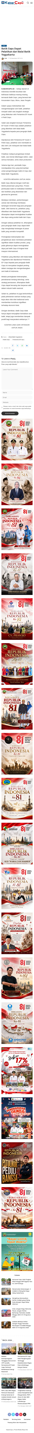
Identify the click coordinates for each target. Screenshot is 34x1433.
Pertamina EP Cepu (18, 339)
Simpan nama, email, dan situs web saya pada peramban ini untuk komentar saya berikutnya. (17, 407)
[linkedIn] (27, 345)
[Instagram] (17, 1414)
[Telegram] (13, 350)
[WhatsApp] (22, 345)
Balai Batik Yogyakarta (15, 337)
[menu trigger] (31, 3)
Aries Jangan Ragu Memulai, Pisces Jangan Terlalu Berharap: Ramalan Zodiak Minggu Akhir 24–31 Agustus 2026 (21, 1313)
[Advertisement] (17, 24)
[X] (17, 345)
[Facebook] (13, 345)
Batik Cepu (6, 339)
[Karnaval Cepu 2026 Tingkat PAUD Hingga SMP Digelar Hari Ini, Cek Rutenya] (6, 1281)
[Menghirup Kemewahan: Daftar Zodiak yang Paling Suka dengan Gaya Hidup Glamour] (6, 1301)
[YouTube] (20, 1414)
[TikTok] (24, 1414)
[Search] (28, 3)
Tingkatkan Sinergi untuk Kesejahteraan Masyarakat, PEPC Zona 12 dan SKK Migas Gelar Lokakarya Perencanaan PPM (25, 1397)
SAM (5, 58)
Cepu (4, 45)
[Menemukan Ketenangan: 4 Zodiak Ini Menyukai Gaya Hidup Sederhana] (6, 1291)
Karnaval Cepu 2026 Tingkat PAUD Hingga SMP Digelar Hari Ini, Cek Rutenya (22, 1281)
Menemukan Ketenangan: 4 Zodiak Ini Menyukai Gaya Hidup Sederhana (21, 1291)
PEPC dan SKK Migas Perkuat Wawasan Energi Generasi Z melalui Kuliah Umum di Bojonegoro (8, 1395)
